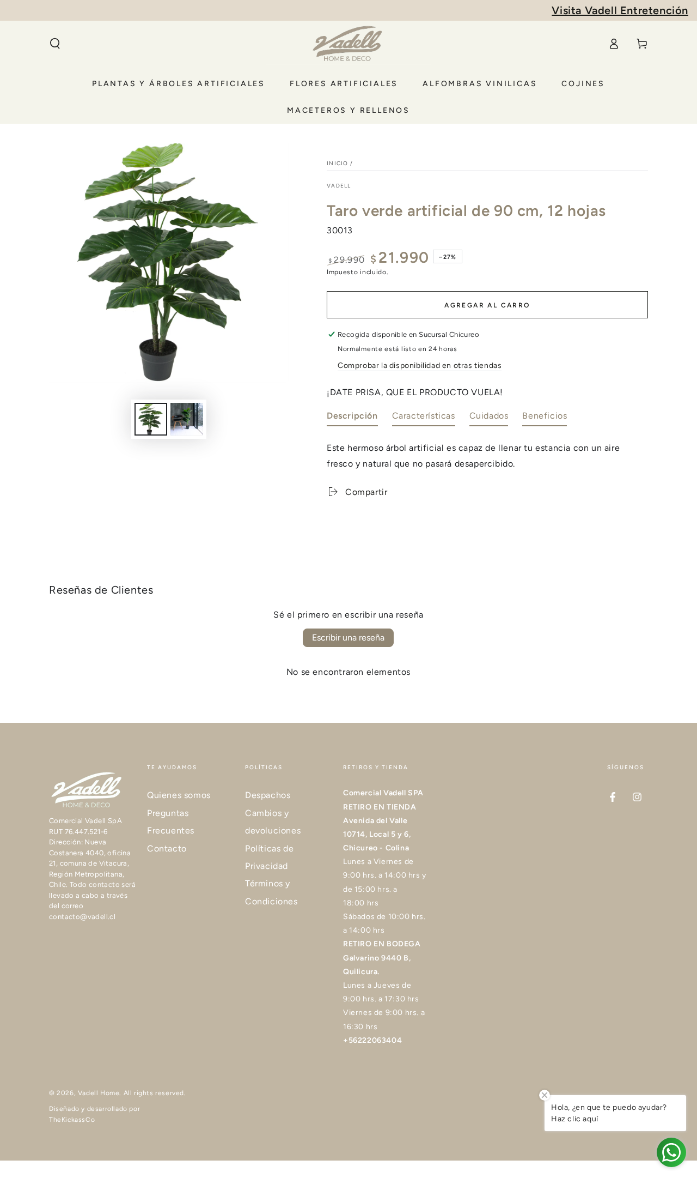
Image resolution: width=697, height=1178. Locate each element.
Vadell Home (99, 1093)
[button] (55, 44)
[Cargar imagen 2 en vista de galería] (186, 419)
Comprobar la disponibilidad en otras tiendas (420, 365)
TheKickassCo (72, 1119)
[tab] (352, 418)
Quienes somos (179, 795)
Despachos (267, 795)
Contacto (167, 848)
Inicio (337, 163)
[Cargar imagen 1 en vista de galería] (150, 419)
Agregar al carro (487, 305)
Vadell (339, 185)
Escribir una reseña (348, 637)
